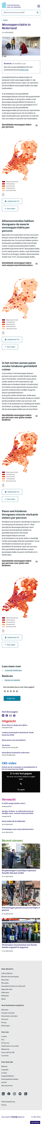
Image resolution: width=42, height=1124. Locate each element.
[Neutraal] (10, 690)
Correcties (5, 1056)
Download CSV (13, 201)
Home (5, 20)
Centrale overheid (7, 1013)
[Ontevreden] (7, 690)
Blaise (3, 999)
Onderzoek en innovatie (10, 1046)
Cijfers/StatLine (6, 973)
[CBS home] (11, 4)
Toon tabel (11, 209)
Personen (4, 1019)
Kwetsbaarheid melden (9, 1079)
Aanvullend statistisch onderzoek (13, 986)
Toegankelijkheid (7, 1076)
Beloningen (5, 1026)
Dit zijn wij (5, 1043)
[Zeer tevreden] (16, 690)
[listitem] (3, 715)
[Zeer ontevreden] (4, 690)
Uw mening (35, 1122)
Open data (5, 980)
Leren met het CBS (7, 1052)
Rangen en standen (12, 680)
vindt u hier (23, 70)
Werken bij (5, 1049)
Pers (2, 1040)
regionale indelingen (13, 670)
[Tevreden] (13, 690)
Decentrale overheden (9, 1016)
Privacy (3, 1022)
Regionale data (6, 989)
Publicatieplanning (8, 1102)
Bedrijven (4, 1010)
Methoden (5, 996)
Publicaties (5, 992)
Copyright (4, 1070)
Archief (4, 1082)
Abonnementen (7, 1085)
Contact (4, 1036)
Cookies (4, 1073)
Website (4, 1066)
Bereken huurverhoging (10, 976)
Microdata (5, 983)
